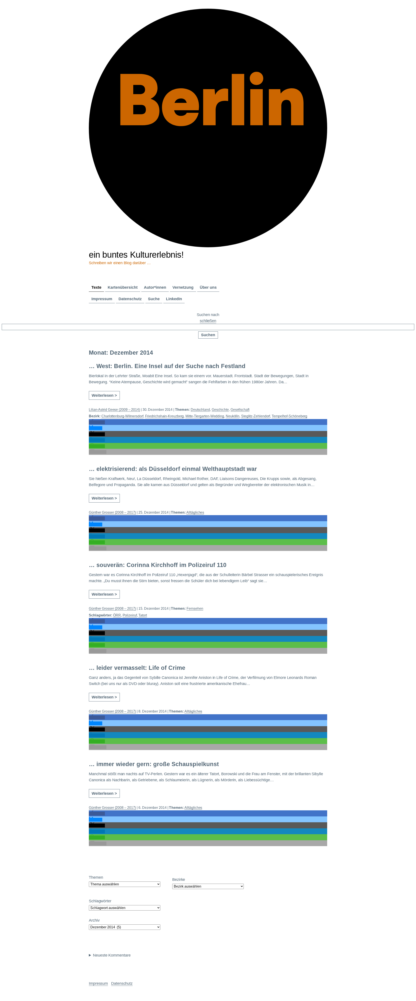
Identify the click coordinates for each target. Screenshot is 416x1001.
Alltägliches (195, 512)
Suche (154, 299)
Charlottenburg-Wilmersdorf (122, 416)
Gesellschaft (240, 409)
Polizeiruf (130, 615)
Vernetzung (182, 287)
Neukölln (232, 416)
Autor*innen (155, 287)
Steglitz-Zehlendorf (255, 416)
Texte (96, 287)
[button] (97, 422)
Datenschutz (130, 299)
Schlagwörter (100, 901)
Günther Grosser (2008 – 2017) (112, 512)
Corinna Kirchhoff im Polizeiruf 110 (157, 565)
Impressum (101, 299)
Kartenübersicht (123, 287)
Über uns (208, 287)
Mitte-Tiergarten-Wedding (204, 416)
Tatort (142, 615)
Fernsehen (195, 608)
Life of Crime (137, 668)
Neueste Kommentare (111, 955)
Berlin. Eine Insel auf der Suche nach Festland (167, 366)
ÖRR (117, 615)
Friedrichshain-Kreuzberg (164, 416)
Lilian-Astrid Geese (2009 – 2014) (114, 409)
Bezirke (178, 879)
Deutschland (200, 409)
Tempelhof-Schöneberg (289, 416)
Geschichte (220, 409)
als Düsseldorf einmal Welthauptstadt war (173, 469)
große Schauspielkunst (154, 764)
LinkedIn (174, 299)
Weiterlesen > (104, 395)
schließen (208, 321)
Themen (96, 877)
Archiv (94, 920)
